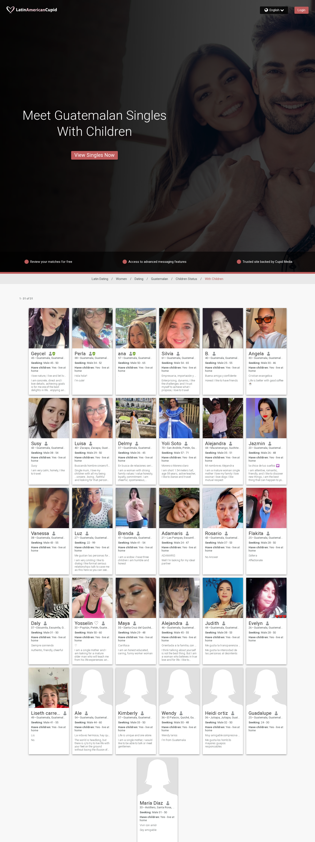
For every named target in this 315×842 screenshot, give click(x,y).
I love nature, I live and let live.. (49, 375)
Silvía (167, 353)
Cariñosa (123, 645)
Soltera (253, 555)
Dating (139, 279)
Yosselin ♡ (87, 623)
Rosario (213, 533)
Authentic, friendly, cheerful (47, 650)
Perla (80, 353)
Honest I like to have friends (221, 380)
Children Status (186, 279)
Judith (212, 623)
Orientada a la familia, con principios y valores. (179, 645)
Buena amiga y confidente (220, 375)
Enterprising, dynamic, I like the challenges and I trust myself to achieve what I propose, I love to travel (178, 385)
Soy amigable (148, 829)
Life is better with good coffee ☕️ (266, 382)
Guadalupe (260, 713)
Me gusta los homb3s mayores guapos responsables (218, 743)
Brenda (126, 533)
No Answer (211, 557)
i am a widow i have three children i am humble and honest (133, 560)
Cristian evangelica (260, 375)
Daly (35, 623)
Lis (33, 735)
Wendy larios (169, 735)
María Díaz (151, 803)
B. (207, 353)
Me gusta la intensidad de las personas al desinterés (221, 652)
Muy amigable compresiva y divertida (223, 735)
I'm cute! (79, 380)
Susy (36, 443)
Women (121, 279)
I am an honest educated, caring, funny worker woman (135, 652)
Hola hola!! (81, 375)
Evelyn (256, 623)
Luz (78, 533)
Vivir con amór (148, 825)
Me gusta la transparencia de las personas (223, 645)
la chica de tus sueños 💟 (264, 465)
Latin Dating (100, 279)
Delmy (125, 443)
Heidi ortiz (216, 713)
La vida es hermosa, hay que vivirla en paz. (92, 735)
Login (301, 10)
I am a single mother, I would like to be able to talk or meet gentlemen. (135, 743)
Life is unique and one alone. (135, 735)
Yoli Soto (171, 443)
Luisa (80, 443)
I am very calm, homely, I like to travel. (48, 472)
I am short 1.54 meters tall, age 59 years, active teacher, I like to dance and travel (179, 473)
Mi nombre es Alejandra (219, 465)
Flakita (256, 533)
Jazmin (257, 443)
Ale (78, 713)
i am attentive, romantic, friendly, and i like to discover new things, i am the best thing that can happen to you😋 (266, 475)
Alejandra (215, 443)
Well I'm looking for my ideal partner (178, 562)
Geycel (38, 353)
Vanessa (40, 533)
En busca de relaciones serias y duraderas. (136, 465)
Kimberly (128, 713)
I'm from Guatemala (174, 740)
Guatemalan (159, 279)
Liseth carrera (45, 713)
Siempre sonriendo (42, 645)
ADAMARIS (168, 555)
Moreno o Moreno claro (175, 465)
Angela (256, 353)
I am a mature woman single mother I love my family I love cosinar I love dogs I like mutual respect (222, 475)
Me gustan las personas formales (92, 555)
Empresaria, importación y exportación (179, 375)
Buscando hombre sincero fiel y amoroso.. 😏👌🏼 (92, 465)
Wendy (169, 713)
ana (122, 353)
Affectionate (256, 560)
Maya (124, 623)
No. (33, 740)
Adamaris (172, 533)
